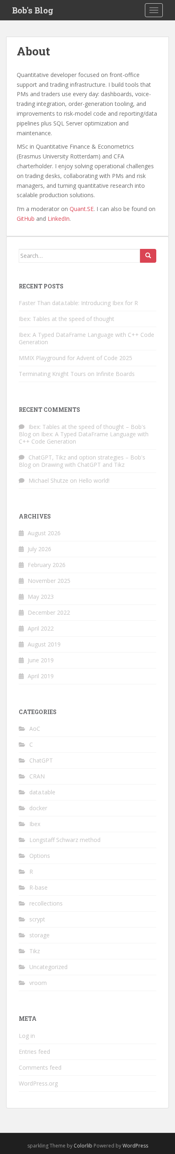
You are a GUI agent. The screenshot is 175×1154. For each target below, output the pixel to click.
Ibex (34, 824)
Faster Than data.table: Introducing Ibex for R (78, 303)
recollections (46, 903)
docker (38, 808)
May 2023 (41, 596)
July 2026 (39, 549)
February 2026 (47, 565)
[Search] (148, 256)
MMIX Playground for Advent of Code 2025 (75, 358)
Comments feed (40, 1067)
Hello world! (94, 480)
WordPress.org (38, 1083)
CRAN (37, 776)
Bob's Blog (32, 10)
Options (39, 855)
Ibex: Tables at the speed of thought (66, 319)
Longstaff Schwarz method (65, 840)
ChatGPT (41, 760)
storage (39, 935)
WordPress (135, 1145)
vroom (38, 983)
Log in (27, 1036)
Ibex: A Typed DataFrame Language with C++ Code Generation (86, 338)
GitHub (26, 218)
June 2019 (41, 660)
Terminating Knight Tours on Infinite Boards (77, 374)
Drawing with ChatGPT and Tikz (83, 464)
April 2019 (41, 676)
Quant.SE (82, 209)
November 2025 (49, 581)
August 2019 (44, 644)
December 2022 (49, 612)
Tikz (34, 951)
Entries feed (34, 1051)
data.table (42, 792)
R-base (38, 887)
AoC (34, 728)
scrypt (37, 919)
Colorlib (83, 1145)
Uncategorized (48, 967)
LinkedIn (59, 218)
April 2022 (41, 628)
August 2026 (44, 533)
